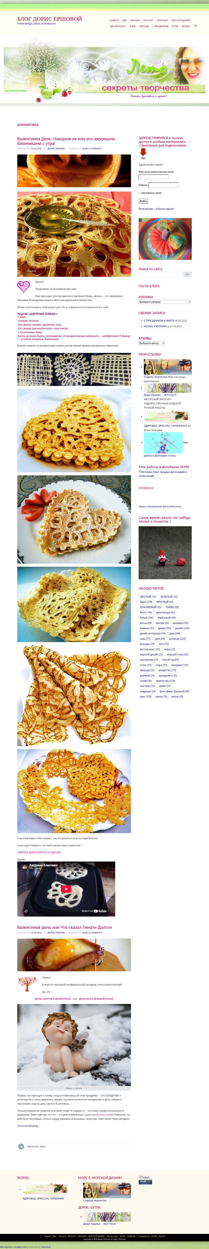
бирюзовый (166, 617)
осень (145, 665)
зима (145, 638)
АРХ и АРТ (148, 20)
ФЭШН (133, 26)
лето (164, 644)
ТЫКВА (172, 607)
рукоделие (168, 675)
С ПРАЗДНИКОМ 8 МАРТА (159, 320)
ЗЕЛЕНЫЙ (168, 596)
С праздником (160, 26)
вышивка (180, 623)
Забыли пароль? (165, 208)
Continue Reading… (28, 1125)
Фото (146, 612)
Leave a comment (92, 148)
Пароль (143, 185)
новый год (170, 659)
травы (165, 686)
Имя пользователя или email (156, 171)
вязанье (147, 628)
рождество (167, 670)
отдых (161, 665)
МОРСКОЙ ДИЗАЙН (181, 20)
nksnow (45, 1247)
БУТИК (175, 26)
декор (164, 628)
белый (146, 617)
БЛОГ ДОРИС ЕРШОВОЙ (49, 18)
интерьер (177, 638)
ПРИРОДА (144, 26)
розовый (147, 675)
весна (146, 623)
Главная (114, 20)
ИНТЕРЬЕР (162, 20)
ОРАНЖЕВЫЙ (150, 607)
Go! (187, 274)
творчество (165, 680)
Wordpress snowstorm (13, 1247)
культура (147, 644)
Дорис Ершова (56, 148)
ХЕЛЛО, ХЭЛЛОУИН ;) (156, 326)
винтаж (162, 623)
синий (146, 680)
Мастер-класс (118, 26)
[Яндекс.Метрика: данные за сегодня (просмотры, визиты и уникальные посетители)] (145, 1177)
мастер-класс (150, 649)
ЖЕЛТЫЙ (148, 596)
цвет (145, 696)
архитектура (165, 612)
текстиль (147, 686)
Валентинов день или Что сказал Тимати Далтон (64, 927)
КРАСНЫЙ (165, 602)
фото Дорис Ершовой (174, 691)
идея (160, 638)
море (169, 649)
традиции (148, 691)
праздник (179, 665)
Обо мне (135, 20)
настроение (149, 659)
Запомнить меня (151, 193)
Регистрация (146, 208)
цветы (161, 696)
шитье (177, 696)
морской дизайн (151, 654)
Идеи (146, 602)
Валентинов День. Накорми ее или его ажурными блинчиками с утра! (66, 141)
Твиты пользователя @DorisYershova (160, 506)
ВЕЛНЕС (186, 26)
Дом (124, 20)
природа (147, 670)
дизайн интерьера (152, 633)
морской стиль (177, 654)
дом (175, 633)
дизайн (182, 628)
